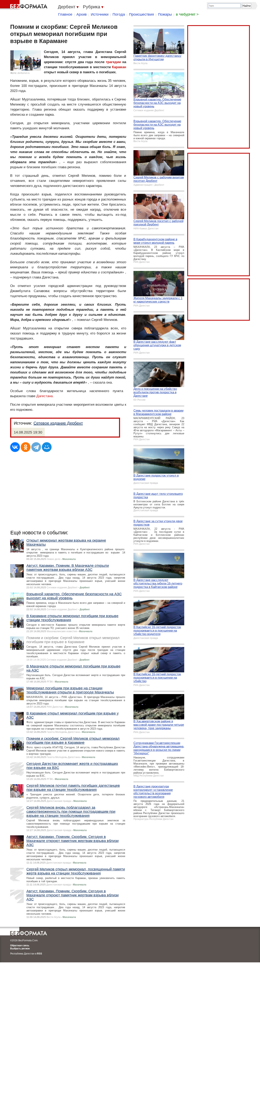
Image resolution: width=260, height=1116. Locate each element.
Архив (81, 14)
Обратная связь (19, 945)
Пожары (165, 14)
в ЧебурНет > (187, 14)
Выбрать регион (20, 948)
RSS (39, 953)
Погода (119, 14)
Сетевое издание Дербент (58, 423)
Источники (99, 14)
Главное (65, 14)
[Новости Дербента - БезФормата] (24, 5)
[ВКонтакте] (15, 447)
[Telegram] (36, 447)
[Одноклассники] (25, 447)
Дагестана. (45, 396)
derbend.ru (23, 73)
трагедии (113, 62)
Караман (119, 67)
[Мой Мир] (47, 447)
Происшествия (141, 14)
